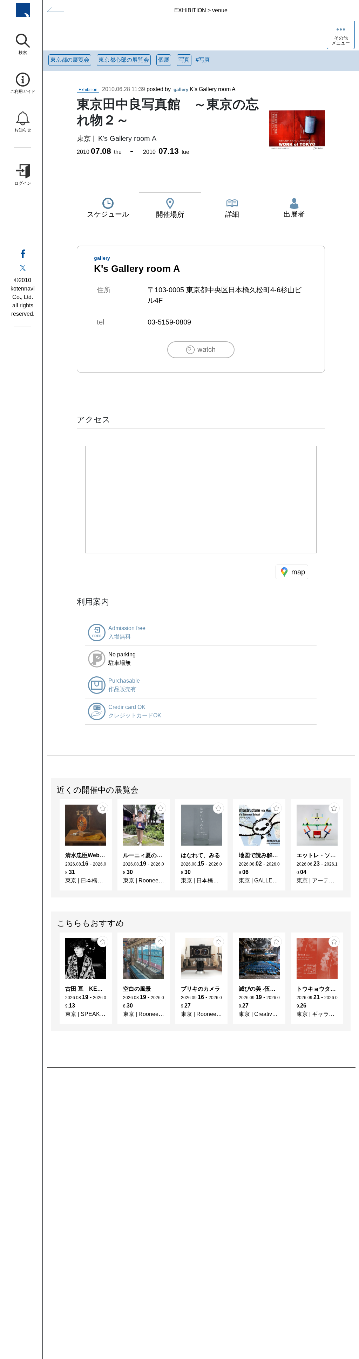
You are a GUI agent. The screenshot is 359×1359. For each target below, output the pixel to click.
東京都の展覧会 (69, 60)
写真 (184, 60)
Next (350, 848)
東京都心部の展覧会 (124, 60)
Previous (51, 848)
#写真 (203, 60)
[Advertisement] (201, 1148)
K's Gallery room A (205, 89)
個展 (163, 60)
